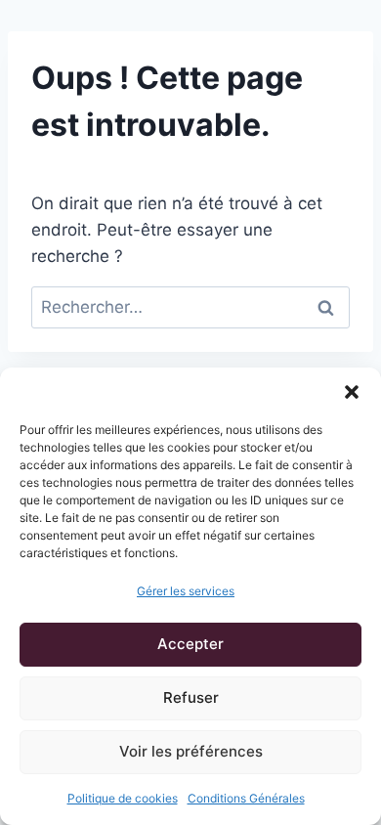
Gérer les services (185, 591)
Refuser (191, 697)
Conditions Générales (246, 798)
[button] (351, 392)
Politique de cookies (122, 798)
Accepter (190, 643)
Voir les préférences (191, 751)
